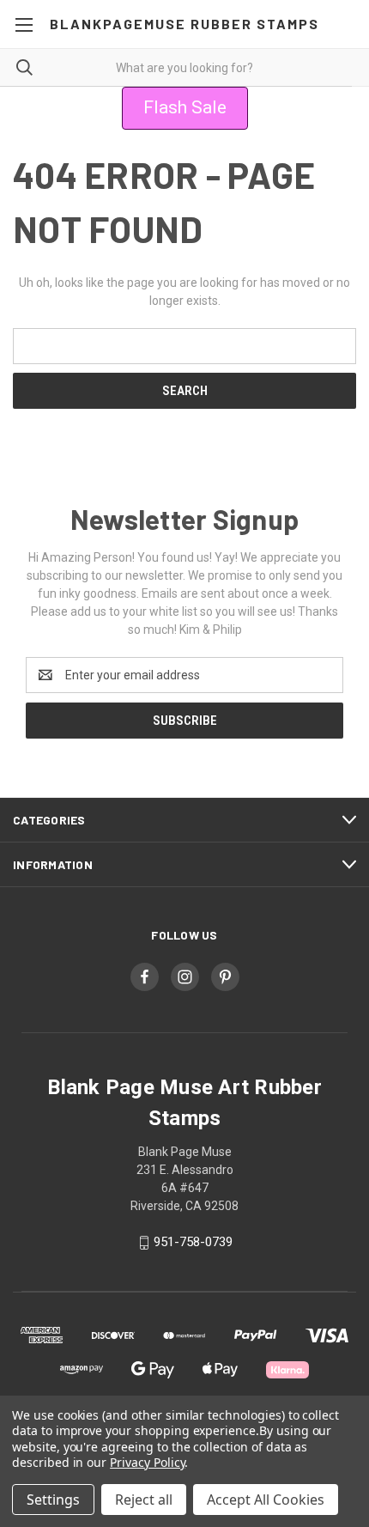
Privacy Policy (147, 1462)
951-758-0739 (193, 1242)
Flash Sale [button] (185, 107)
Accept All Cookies (265, 1499)
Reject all (143, 1499)
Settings (53, 1499)
